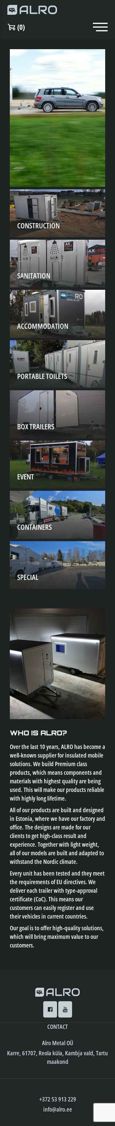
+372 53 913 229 (57, 1099)
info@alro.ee (57, 1109)
